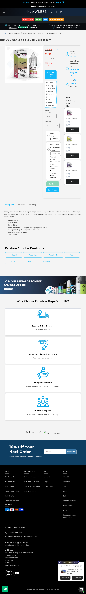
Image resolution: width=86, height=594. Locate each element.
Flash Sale (28, 19)
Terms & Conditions (32, 486)
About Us (47, 477)
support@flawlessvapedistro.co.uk (22, 536)
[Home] (6, 33)
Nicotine (46, 261)
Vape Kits (33, 255)
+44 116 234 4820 (15, 533)
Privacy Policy (49, 486)
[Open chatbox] (81, 590)
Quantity (48, 121)
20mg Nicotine (15, 33)
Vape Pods (53, 255)
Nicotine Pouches (70, 501)
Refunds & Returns (31, 482)
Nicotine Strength (48, 111)
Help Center (10, 496)
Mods (13, 261)
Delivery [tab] (32, 204)
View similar (65, 577)
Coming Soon (56, 19)
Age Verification (30, 491)
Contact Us (9, 486)
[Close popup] (82, 564)
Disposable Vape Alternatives (69, 516)
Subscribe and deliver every (55, 147)
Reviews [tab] (21, 204)
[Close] (83, 3)
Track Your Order (12, 501)
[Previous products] (74, 101)
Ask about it (77, 577)
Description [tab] (9, 204)
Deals (38, 19)
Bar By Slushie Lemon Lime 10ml (72, 145)
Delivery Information (32, 477)
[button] (52, 12)
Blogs (46, 482)
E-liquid (14, 255)
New (46, 19)
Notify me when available (50, 74)
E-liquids (66, 477)
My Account (10, 482)
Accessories (67, 505)
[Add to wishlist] (58, 49)
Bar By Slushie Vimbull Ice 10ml (72, 119)
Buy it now (52, 190)
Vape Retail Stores (12, 491)
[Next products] (79, 101)
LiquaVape (27, 33)
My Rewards (9, 477)
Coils (29, 261)
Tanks (72, 255)
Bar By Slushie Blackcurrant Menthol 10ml (72, 171)
